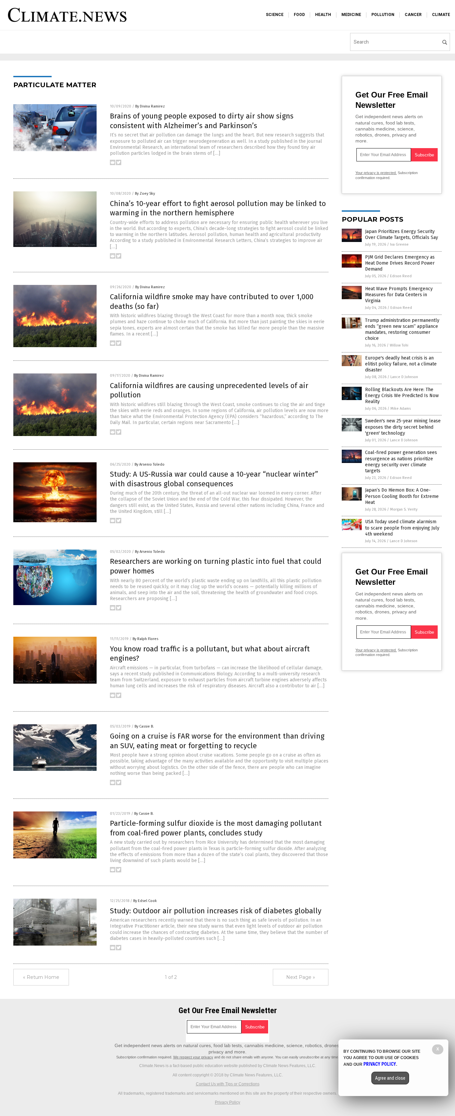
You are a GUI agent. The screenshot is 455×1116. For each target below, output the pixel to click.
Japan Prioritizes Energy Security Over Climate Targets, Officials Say (401, 234)
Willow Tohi (399, 345)
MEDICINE (351, 14)
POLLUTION (382, 14)
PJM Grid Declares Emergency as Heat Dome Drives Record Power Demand (400, 263)
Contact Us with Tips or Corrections (227, 1084)
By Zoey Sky (145, 193)
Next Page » (300, 977)
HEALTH (323, 14)
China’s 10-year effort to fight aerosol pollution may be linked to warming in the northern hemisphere (218, 208)
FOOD (299, 14)
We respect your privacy (193, 1057)
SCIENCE (274, 14)
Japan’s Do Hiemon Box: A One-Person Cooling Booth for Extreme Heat (402, 496)
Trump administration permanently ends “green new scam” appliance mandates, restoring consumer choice (402, 329)
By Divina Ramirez (150, 106)
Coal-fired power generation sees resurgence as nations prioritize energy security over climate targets (401, 462)
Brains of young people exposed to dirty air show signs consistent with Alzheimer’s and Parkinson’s (201, 121)
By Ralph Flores (145, 639)
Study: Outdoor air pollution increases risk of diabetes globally (215, 910)
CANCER (413, 14)
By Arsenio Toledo (150, 464)
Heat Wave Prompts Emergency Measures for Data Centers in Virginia (399, 295)
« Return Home (41, 977)
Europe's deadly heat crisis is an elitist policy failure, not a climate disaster (401, 364)
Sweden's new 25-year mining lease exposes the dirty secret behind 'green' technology (403, 427)
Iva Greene (399, 244)
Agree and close (390, 1078)
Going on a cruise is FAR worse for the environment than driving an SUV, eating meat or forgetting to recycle (217, 741)
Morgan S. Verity (403, 509)
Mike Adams (400, 408)
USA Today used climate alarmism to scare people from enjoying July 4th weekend (402, 528)
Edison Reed (401, 276)
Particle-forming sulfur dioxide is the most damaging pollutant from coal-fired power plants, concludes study (216, 828)
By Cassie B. (144, 726)
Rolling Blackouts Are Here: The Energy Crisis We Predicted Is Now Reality (402, 395)
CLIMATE (441, 14)
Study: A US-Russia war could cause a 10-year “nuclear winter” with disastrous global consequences (214, 479)
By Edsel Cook (145, 901)
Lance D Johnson (404, 377)
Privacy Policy (227, 1102)
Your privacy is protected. (376, 173)
